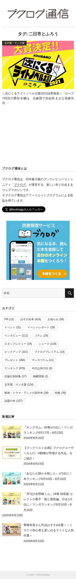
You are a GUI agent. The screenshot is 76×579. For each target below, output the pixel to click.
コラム (38, 335)
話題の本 (9, 400)
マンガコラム (40, 360)
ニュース (43, 343)
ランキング (11, 368)
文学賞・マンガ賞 (15, 384)
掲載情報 (38, 376)
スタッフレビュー (15, 343)
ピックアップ (12, 351)
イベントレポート (38, 327)
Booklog (46, 575)
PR (6, 319)
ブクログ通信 (38, 13)
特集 (57, 392)
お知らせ (53, 319)
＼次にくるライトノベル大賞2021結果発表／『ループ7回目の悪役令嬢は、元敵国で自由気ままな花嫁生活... (38, 98)
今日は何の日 (40, 368)
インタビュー (12, 335)
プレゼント (11, 360)
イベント (9, 327)
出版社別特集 (12, 376)
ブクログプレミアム (46, 351)
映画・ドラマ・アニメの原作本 (23, 392)
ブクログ (20, 184)
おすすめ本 (27, 319)
